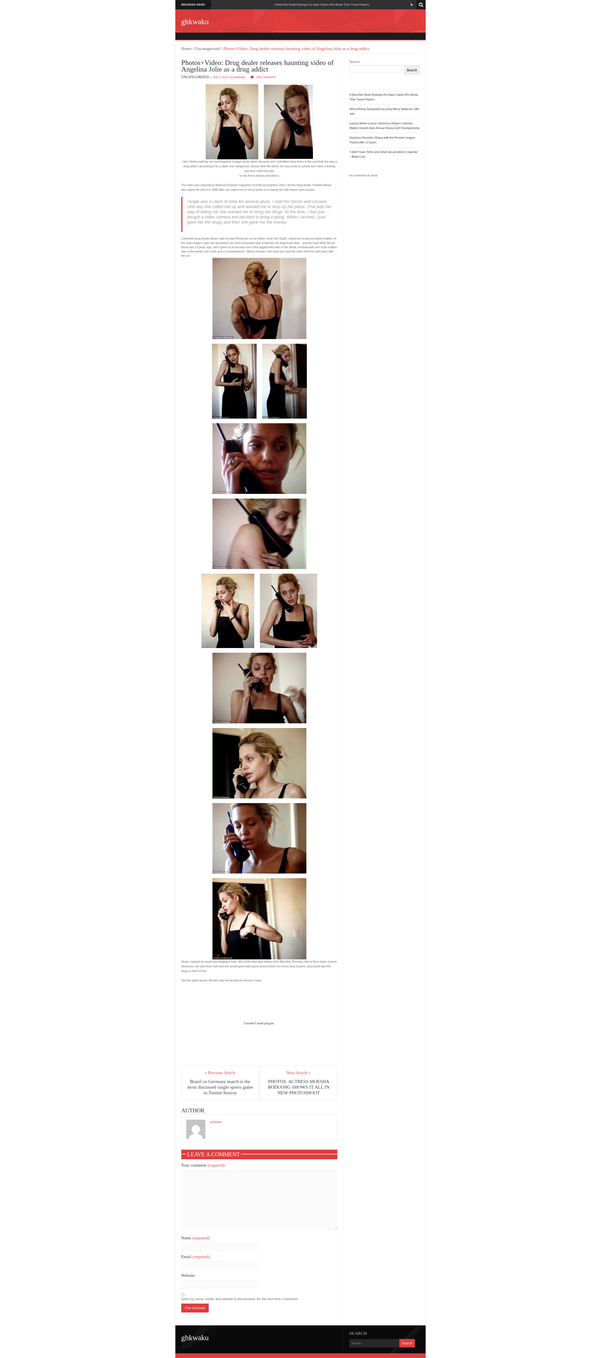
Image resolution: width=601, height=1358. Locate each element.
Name (196, 1238)
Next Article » (298, 1072)
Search (354, 62)
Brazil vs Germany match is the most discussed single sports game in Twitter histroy (220, 1087)
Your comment (203, 1165)
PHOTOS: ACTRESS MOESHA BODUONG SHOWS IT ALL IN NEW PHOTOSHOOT (298, 1087)
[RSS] (412, 4)
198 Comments (266, 77)
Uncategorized (207, 48)
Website (188, 1275)
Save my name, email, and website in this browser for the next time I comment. (239, 1299)
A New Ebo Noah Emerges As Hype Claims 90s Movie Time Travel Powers (321, 4)
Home (186, 48)
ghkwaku (195, 21)
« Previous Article (220, 1072)
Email (196, 1256)
